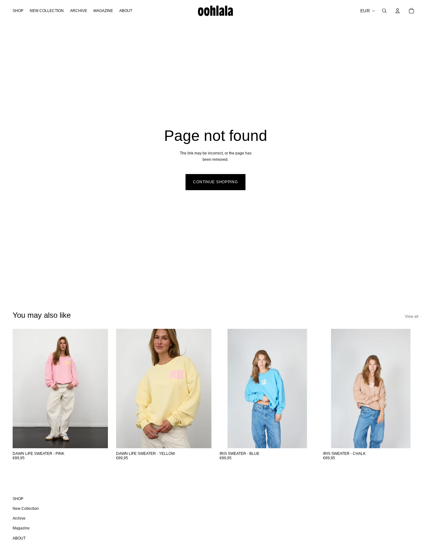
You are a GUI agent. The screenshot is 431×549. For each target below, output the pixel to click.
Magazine (21, 528)
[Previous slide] (22, 388)
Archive (19, 518)
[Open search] (384, 11)
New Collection (26, 508)
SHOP (18, 499)
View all (411, 316)
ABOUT (19, 538)
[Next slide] (98, 388)
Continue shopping (215, 182)
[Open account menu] (397, 11)
